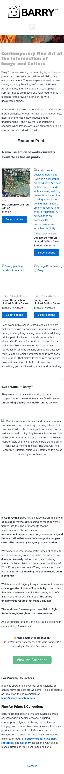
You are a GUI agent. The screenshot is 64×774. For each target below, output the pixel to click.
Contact (32, 765)
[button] (32, 27)
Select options (14, 219)
